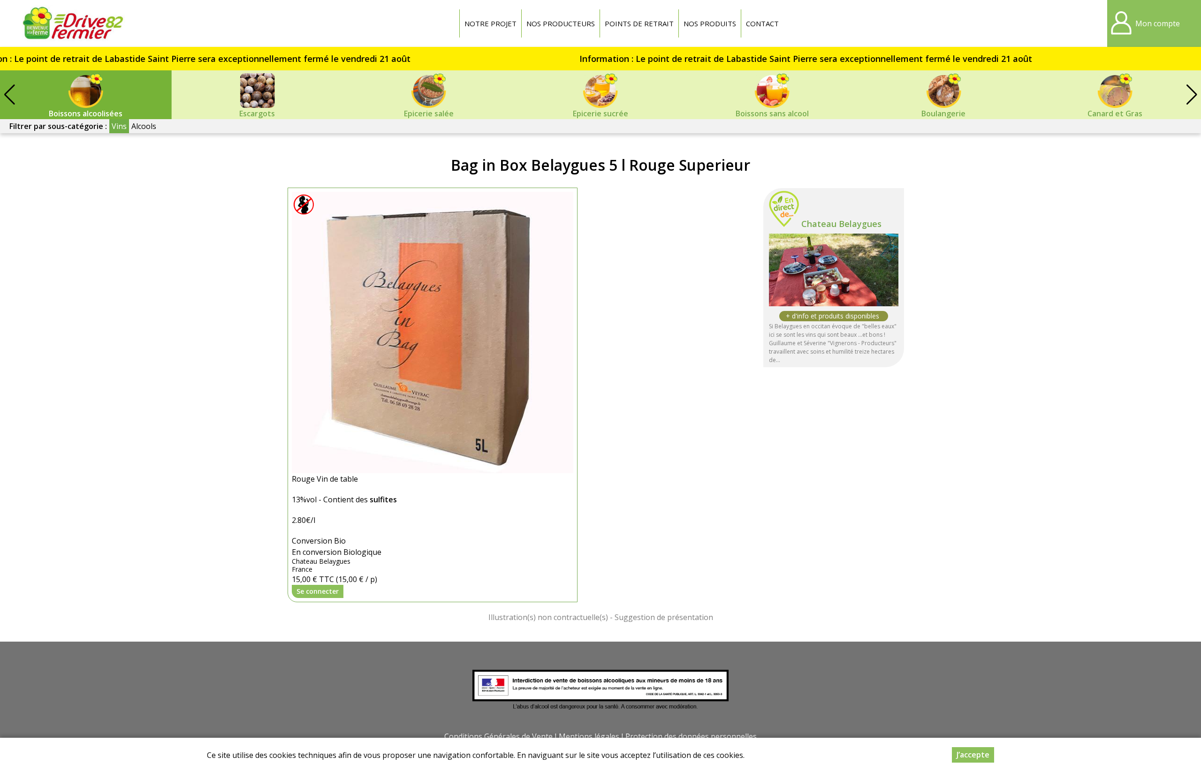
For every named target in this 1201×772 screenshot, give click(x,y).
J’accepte (973, 754)
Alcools (143, 126)
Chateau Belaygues (841, 223)
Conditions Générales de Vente (498, 736)
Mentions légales (589, 736)
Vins (119, 126)
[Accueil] (73, 23)
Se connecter (317, 591)
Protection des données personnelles (691, 736)
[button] (1191, 94)
